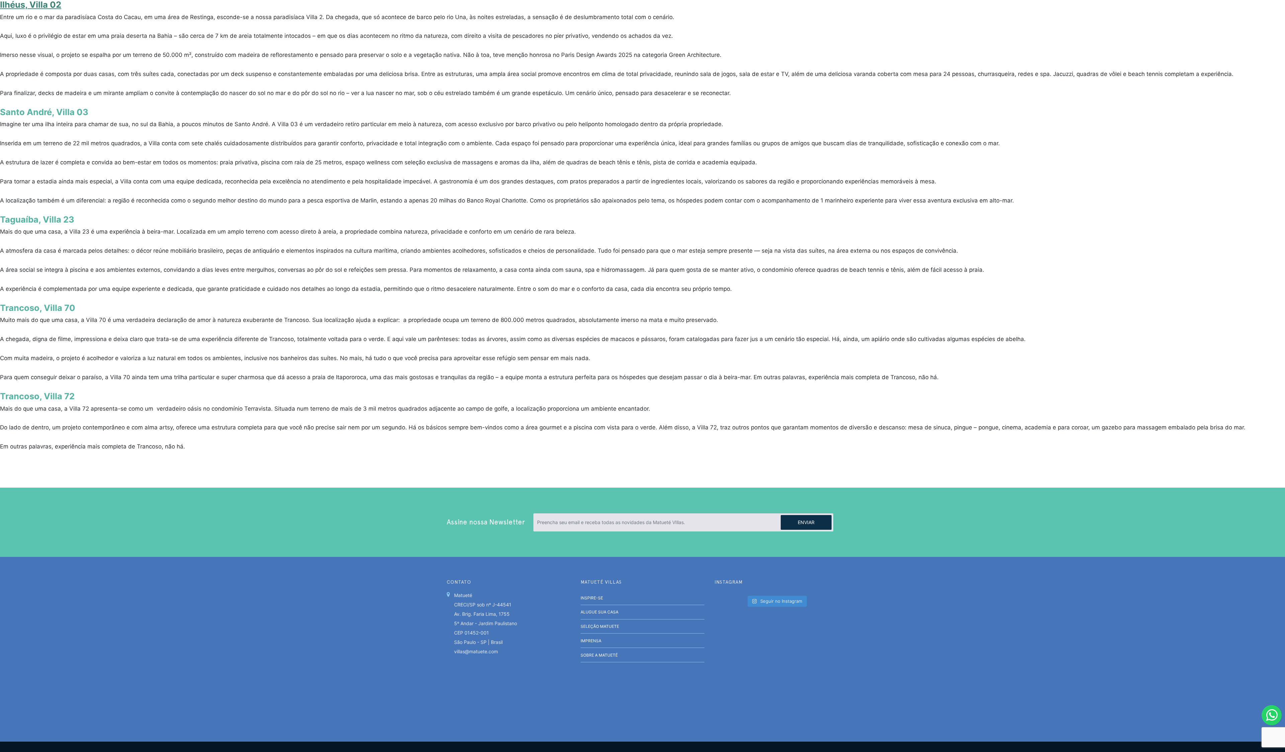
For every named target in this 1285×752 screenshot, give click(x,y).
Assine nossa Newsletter (486, 522)
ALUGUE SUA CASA (599, 611)
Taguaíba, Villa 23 (37, 219)
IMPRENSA (591, 640)
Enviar (806, 522)
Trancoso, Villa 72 (37, 396)
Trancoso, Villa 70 (37, 308)
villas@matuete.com (476, 651)
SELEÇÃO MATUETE (600, 626)
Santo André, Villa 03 (44, 112)
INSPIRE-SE (592, 597)
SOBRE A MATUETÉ (599, 655)
